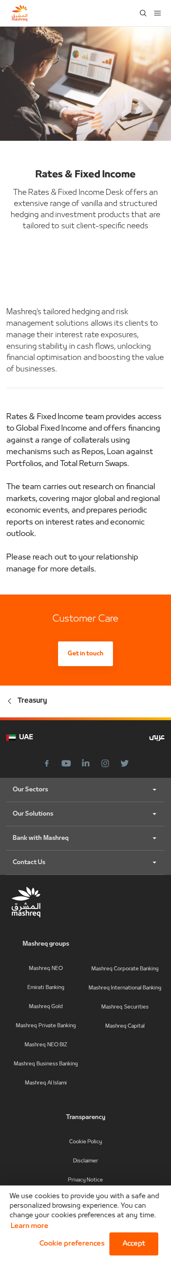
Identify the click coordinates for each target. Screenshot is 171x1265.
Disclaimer (85, 1161)
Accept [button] (133, 1243)
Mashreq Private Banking (46, 1025)
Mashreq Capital (125, 1026)
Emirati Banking (45, 987)
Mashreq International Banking (125, 988)
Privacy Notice (85, 1180)
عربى (157, 737)
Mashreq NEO (45, 968)
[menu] (157, 13)
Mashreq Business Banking (46, 1064)
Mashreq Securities (124, 1007)
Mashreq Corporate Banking (125, 969)
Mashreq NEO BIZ (46, 1045)
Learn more (30, 1226)
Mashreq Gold (46, 1006)
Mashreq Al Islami (46, 1083)
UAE (26, 737)
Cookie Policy (85, 1142)
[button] (70, 1244)
